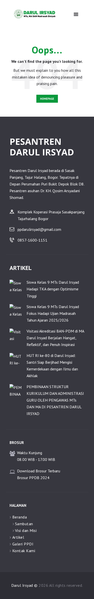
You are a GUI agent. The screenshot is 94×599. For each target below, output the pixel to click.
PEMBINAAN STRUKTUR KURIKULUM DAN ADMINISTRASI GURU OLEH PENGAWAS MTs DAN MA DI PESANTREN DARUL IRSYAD (55, 400)
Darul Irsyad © (24, 585)
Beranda (19, 516)
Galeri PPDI (23, 543)
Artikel (18, 537)
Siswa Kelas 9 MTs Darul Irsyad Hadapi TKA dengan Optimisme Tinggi (53, 289)
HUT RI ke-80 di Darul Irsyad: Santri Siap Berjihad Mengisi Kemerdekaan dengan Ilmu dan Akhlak (52, 365)
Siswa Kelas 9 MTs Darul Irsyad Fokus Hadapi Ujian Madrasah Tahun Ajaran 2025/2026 (53, 313)
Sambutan (24, 523)
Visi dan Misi (26, 530)
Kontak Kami (23, 550)
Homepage (47, 98)
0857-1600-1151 (32, 240)
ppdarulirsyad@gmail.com (39, 229)
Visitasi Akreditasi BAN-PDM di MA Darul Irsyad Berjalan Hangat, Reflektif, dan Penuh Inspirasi (55, 338)
